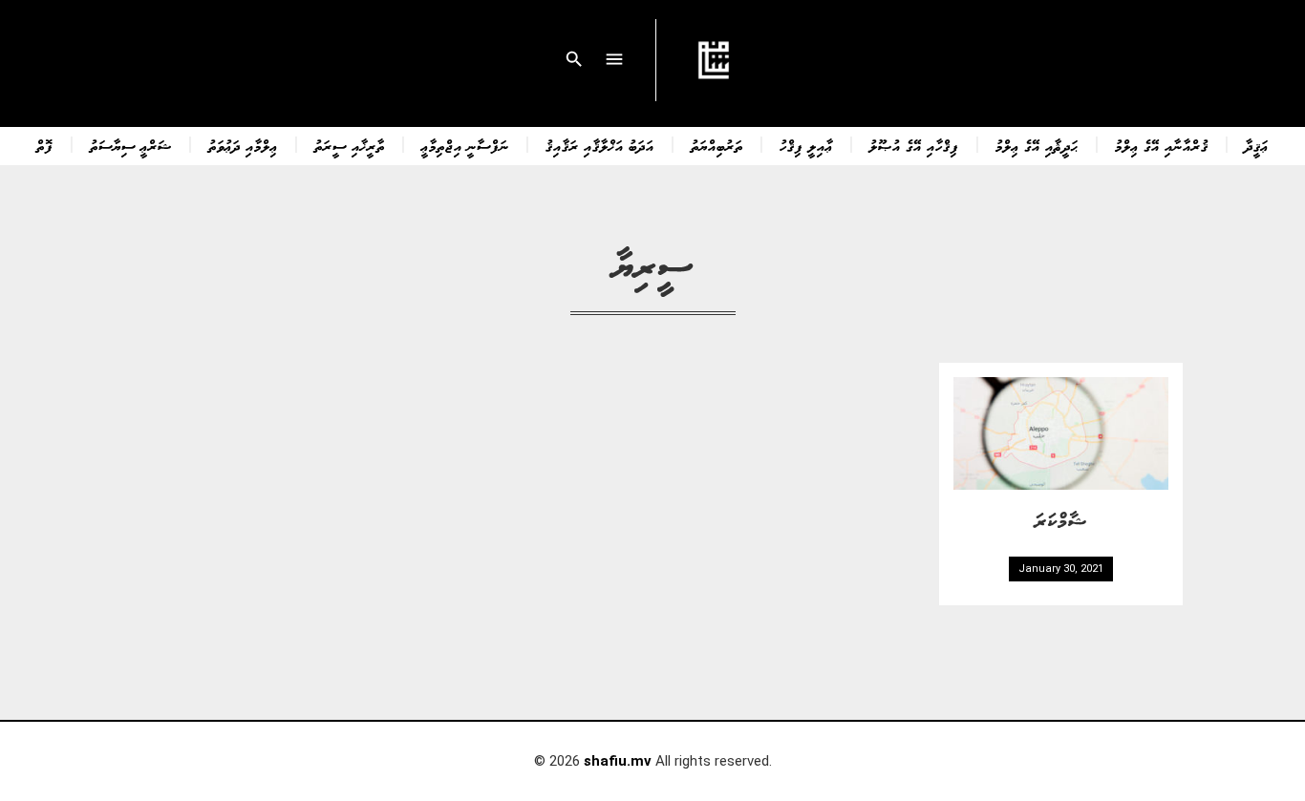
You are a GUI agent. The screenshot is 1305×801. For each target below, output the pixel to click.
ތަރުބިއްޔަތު (717, 145)
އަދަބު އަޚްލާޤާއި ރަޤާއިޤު (600, 145)
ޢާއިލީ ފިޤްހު (806, 145)
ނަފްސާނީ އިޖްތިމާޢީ (465, 145)
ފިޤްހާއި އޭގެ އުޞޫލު (914, 145)
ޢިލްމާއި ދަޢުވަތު (243, 145)
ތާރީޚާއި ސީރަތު (349, 145)
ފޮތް (44, 145)
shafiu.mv (618, 760)
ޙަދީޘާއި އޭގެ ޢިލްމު (1037, 145)
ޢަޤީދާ (1257, 145)
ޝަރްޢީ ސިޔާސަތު (131, 145)
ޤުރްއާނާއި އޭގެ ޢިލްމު (1162, 145)
